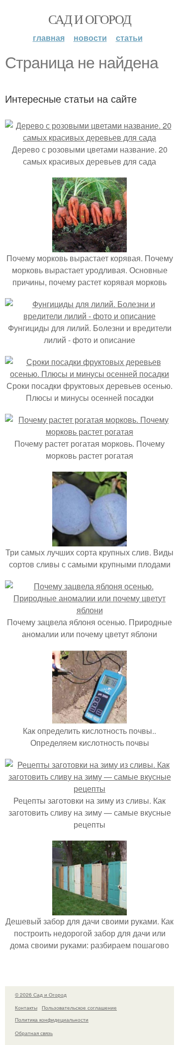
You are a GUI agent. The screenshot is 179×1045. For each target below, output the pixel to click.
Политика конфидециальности (52, 1019)
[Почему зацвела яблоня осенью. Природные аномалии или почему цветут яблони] (89, 610)
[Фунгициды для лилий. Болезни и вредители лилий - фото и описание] (89, 316)
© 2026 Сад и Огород (41, 994)
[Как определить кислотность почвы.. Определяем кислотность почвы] (89, 718)
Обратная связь (34, 1033)
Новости (90, 37)
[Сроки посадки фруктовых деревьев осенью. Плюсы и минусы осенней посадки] (89, 373)
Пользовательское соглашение (79, 1007)
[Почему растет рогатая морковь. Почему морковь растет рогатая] (89, 431)
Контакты (26, 1007)
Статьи (129, 37)
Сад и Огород (89, 18)
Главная (49, 37)
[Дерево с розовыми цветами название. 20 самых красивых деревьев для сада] (89, 137)
